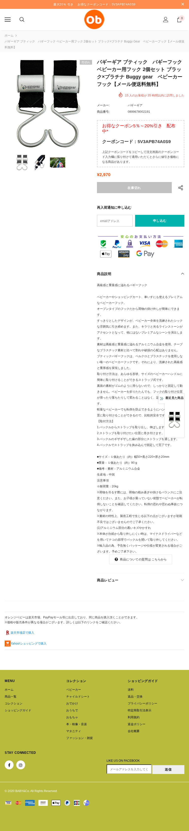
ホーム (9, 35)
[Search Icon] (21, 19)
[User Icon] (165, 19)
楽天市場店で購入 (22, 632)
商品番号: (103, 111)
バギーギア (135, 105)
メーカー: (103, 105)
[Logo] (94, 19)
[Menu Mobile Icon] (8, 20)
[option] (48, 104)
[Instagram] (20, 764)
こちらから (159, 559)
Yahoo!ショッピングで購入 (29, 643)
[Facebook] (9, 764)
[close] (182, 4)
